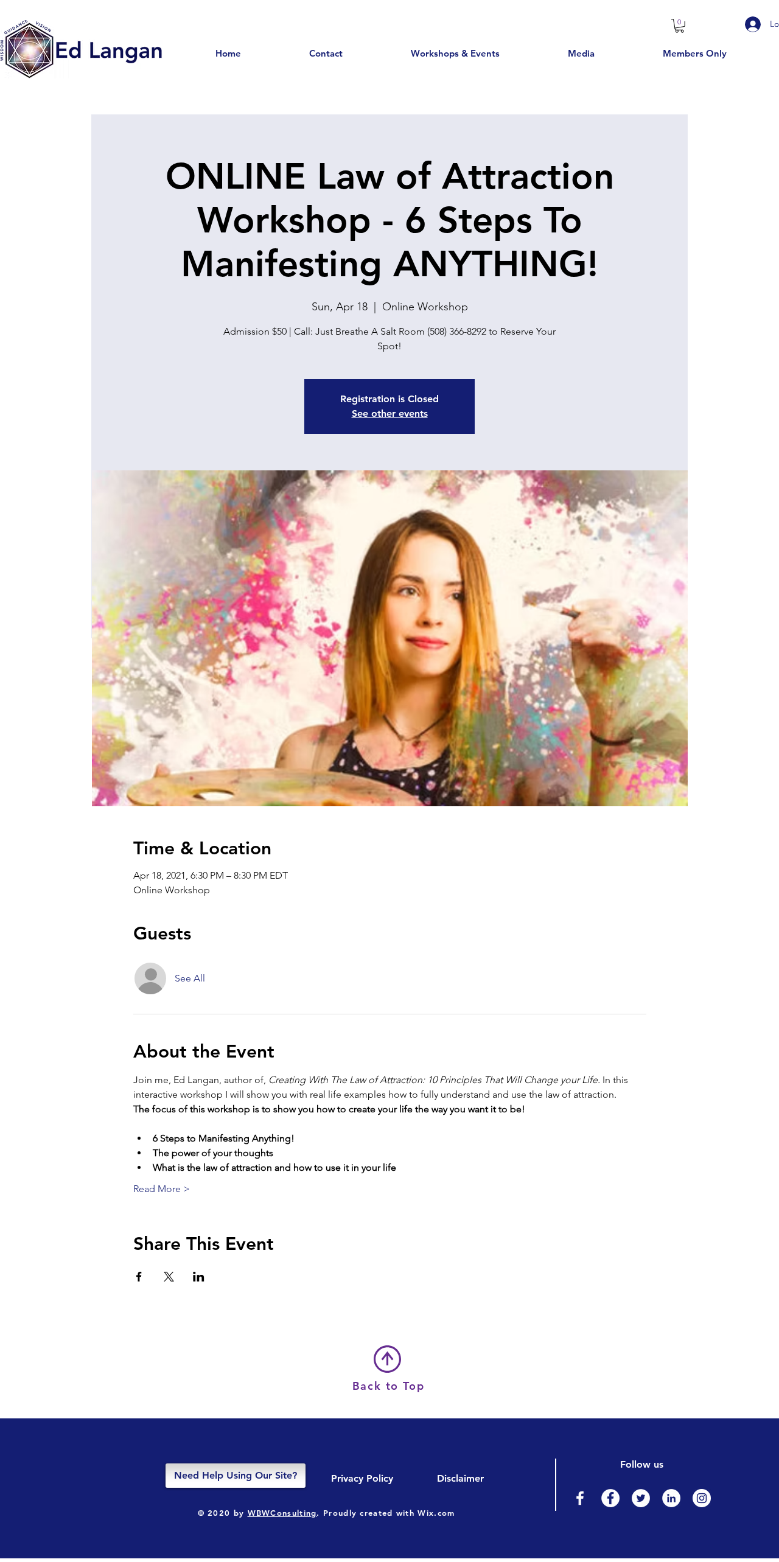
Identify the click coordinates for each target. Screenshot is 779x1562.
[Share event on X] (169, 1276)
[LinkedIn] (671, 1498)
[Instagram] (702, 1498)
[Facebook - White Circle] (610, 1498)
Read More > (161, 1188)
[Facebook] (580, 1498)
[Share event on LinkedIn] (198, 1276)
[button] (679, 26)
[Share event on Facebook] (139, 1276)
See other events (390, 413)
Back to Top (388, 1386)
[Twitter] (641, 1498)
